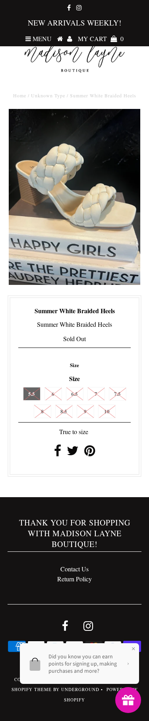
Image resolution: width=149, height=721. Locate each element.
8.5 (63, 411)
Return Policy (74, 579)
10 (107, 411)
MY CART (101, 38)
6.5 (74, 393)
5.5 (31, 393)
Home (19, 95)
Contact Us (74, 569)
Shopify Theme (32, 689)
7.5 (117, 393)
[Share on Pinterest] (89, 452)
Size (74, 365)
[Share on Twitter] (73, 452)
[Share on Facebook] (57, 452)
